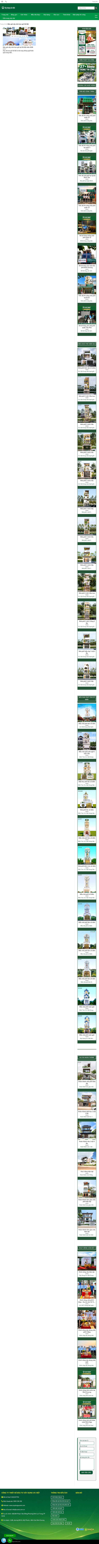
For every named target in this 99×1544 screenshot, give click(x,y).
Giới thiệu (24, 15)
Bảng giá (14, 15)
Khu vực (56, 15)
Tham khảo (66, 15)
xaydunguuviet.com (14, 1541)
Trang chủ (95, 1)
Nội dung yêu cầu (84, 1457)
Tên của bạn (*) (84, 1440)
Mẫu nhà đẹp (35, 15)
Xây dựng (47, 15)
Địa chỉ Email (83, 1446)
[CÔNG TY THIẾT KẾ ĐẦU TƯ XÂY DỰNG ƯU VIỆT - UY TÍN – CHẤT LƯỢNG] (8, 7)
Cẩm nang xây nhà (9, 18)
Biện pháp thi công (79, 15)
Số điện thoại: (83, 1451)
